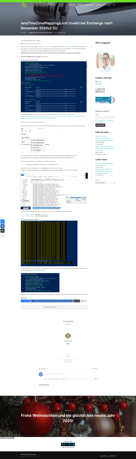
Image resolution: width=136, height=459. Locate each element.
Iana (66, 324)
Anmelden (94, 368)
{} (65, 378)
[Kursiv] (48, 379)
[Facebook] (2, 221)
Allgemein (32, 32)
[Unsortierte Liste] (57, 379)
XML (69, 324)
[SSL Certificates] (100, 92)
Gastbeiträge (89, 5)
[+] (67, 378)
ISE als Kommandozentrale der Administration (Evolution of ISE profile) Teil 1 (104, 148)
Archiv (97, 180)
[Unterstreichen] (50, 379)
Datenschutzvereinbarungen (28, 454)
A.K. (24, 32)
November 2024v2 (46, 46)
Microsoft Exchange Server (44, 32)
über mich (80, 5)
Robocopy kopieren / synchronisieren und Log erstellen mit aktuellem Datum (104, 138)
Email (96, 114)
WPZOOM (112, 456)
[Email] (2, 231)
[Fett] (46, 379)
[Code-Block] (61, 379)
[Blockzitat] (59, 379)
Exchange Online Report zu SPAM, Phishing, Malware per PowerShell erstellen (104, 171)
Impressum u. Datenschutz (103, 5)
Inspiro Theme (103, 456)
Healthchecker (67, 46)
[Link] (63, 379)
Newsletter (72, 5)
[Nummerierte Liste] (54, 379)
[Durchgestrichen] (52, 379)
